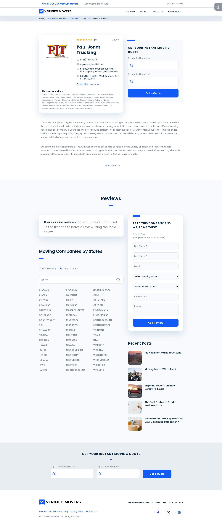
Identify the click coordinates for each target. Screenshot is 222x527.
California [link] (74, 95)
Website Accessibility (58, 511)
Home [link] (41, 18)
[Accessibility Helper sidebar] (218, 7)
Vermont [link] (45, 108)
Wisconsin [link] (80, 108)
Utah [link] (110, 105)
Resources (174, 11)
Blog (143, 11)
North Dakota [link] (100, 103)
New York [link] (78, 103)
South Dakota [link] (88, 105)
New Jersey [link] (59, 103)
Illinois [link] (62, 97)
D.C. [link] (98, 95)
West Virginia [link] (70, 108)
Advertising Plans (138, 502)
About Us (158, 11)
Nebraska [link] (98, 100)
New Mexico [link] (69, 103)
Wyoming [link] (88, 108)
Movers (130, 11)
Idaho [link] (57, 97)
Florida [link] (111, 95)
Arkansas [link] (66, 95)
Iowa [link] (74, 97)
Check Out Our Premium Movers (60, 3)
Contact (177, 502)
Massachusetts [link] (47, 100)
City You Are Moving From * (140, 58)
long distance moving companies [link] (62, 18)
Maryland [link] (109, 97)
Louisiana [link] (95, 97)
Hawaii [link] (51, 97)
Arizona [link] (58, 95)
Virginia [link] (52, 108)
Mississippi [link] (75, 100)
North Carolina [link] (89, 103)
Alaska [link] (52, 95)
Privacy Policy (77, 511)
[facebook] (158, 516)
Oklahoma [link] (115, 103)
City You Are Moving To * (139, 74)
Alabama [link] (45, 95)
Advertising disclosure (96, 3)
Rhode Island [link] (64, 105)
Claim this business (88, 84)
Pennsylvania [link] (54, 105)
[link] (134, 234)
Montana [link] (91, 100)
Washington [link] (60, 108)
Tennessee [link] (98, 105)
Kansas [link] (80, 97)
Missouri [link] (83, 100)
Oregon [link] (45, 105)
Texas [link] (105, 105)
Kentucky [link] (87, 97)
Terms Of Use (91, 511)
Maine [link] (102, 97)
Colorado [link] (82, 95)
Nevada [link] (106, 100)
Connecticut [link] (91, 95)
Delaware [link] (104, 95)
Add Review (155, 322)
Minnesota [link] (66, 100)
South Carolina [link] (76, 105)
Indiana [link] (68, 97)
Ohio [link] (108, 103)
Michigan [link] (58, 100)
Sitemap (43, 511)
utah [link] (82, 18)
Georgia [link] (45, 97)
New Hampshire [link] (48, 103)
